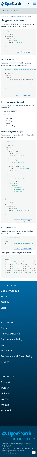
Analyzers (12, 16)
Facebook (6, 410)
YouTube (6, 399)
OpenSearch (11, 4)
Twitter (5, 387)
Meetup (5, 404)
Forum (4, 296)
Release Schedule (10, 333)
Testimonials (8, 350)
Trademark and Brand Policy (16, 356)
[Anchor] (15, 59)
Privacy (5, 361)
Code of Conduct (10, 290)
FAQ (3, 344)
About (4, 328)
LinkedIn (5, 393)
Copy (17, 53)
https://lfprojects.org (9, 453)
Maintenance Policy (11, 339)
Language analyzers (22, 16)
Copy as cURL (27, 53)
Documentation (8, 10)
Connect (5, 382)
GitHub (5, 302)
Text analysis (4, 16)
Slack (4, 307)
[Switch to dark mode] (29, 3)
